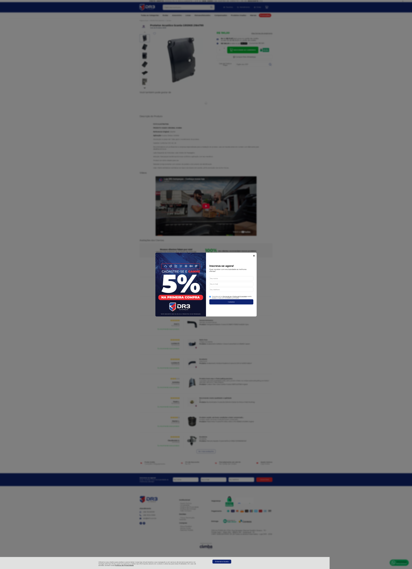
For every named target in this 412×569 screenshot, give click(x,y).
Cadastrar (231, 302)
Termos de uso (227, 296)
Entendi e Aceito (222, 562)
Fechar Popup (254, 256)
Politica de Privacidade (240, 296)
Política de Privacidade (124, 565)
